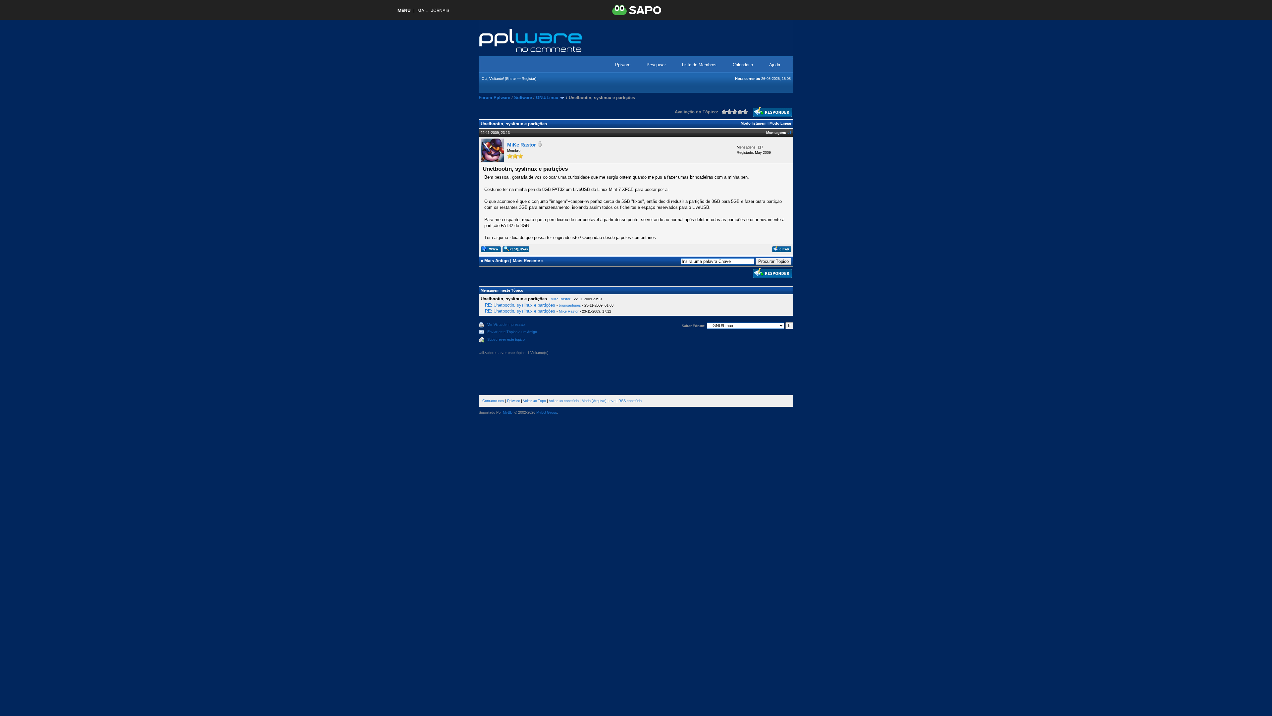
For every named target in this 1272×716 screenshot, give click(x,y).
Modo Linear (780, 123)
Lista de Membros (699, 64)
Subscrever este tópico (506, 339)
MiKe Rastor (521, 145)
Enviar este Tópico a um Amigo (512, 332)
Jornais (440, 10)
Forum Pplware (494, 97)
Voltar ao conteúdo (564, 401)
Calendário (743, 64)
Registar (528, 79)
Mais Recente (526, 260)
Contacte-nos (493, 401)
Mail (422, 10)
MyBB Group (546, 412)
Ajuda (774, 64)
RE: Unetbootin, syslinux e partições (520, 305)
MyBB (507, 412)
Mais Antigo (496, 260)
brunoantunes (570, 305)
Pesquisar (656, 64)
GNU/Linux (547, 97)
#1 (789, 133)
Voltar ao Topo (534, 401)
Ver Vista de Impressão (506, 325)
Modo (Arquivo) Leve (598, 401)
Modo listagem (754, 123)
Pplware (622, 64)
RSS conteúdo (630, 401)
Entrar (511, 79)
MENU (404, 10)
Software (523, 97)
